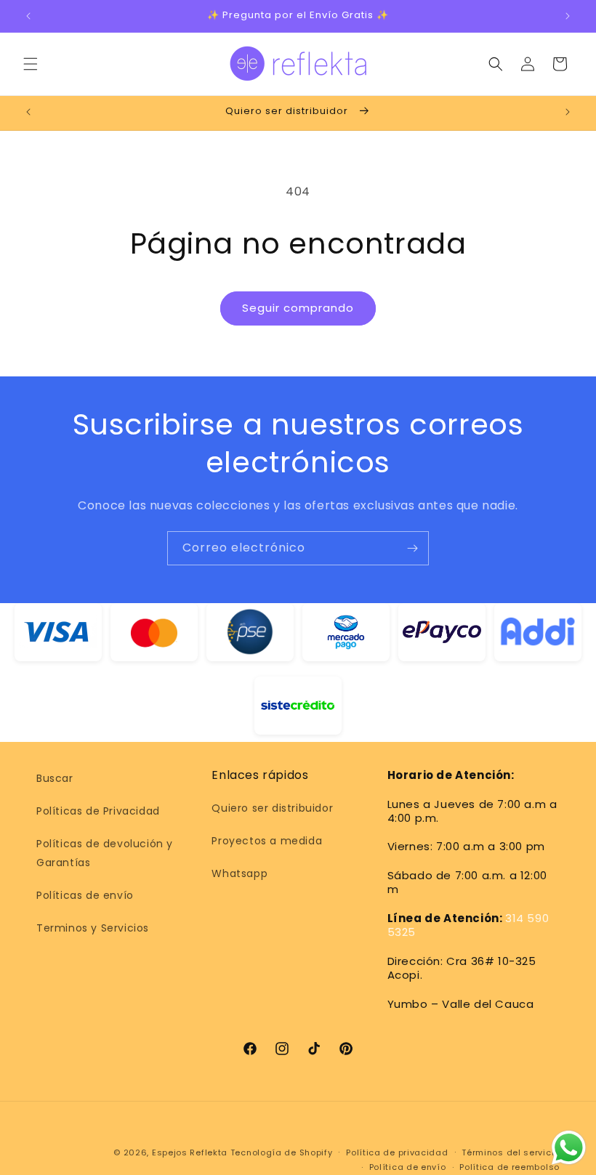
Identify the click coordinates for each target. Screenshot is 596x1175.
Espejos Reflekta (189, 1152)
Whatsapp (239, 873)
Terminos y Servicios (92, 928)
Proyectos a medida (267, 840)
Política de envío (407, 1167)
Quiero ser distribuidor (272, 808)
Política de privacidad (397, 1152)
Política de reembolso (509, 1167)
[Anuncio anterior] (28, 16)
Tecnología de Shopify (281, 1152)
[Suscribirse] (412, 548)
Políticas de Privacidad (98, 811)
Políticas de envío (85, 895)
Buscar (54, 778)
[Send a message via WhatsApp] (569, 1148)
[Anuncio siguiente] (568, 16)
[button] (31, 64)
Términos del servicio (511, 1152)
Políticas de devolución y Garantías (104, 852)
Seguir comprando (298, 307)
